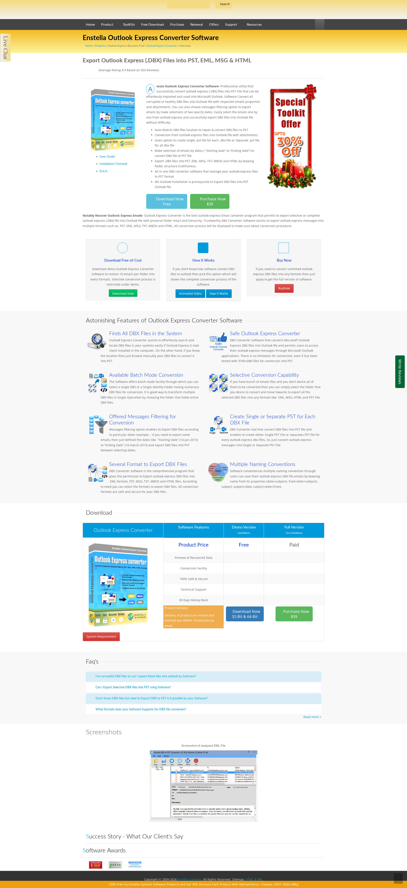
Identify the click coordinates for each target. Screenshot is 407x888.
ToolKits (129, 24)
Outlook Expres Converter (162, 45)
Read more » (312, 717)
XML (260, 879)
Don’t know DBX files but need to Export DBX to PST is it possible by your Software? (151, 698)
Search (225, 4)
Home (88, 45)
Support (231, 24)
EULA (103, 171)
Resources (254, 24)
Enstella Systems (189, 879)
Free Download (152, 24)
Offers (214, 24)
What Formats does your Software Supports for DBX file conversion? (140, 709)
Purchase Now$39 (295, 614)
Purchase (177, 24)
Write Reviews (400, 371)
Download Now (123, 293)
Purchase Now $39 (211, 201)
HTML (249, 879)
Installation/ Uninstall (113, 163)
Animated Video (190, 293)
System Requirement (101, 636)
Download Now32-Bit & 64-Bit (246, 614)
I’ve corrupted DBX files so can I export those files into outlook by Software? (145, 676)
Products (100, 45)
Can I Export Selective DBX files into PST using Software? (133, 687)
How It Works (219, 293)
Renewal (196, 24)
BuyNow (284, 288)
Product (107, 24)
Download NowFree (168, 201)
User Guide (107, 156)
